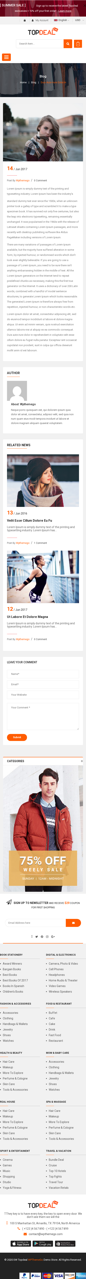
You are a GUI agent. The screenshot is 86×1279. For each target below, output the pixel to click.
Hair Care (8, 1061)
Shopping (9, 1176)
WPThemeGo (35, 1259)
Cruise (53, 1165)
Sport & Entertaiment (15, 1151)
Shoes (7, 1035)
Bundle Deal (56, 1159)
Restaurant (56, 1040)
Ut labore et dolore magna (27, 617)
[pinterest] (42, 936)
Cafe (52, 1018)
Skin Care (9, 1084)
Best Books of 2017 (15, 980)
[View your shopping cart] (78, 44)
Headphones (57, 974)
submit (17, 737)
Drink (52, 1029)
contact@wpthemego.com (46, 1234)
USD (77, 20)
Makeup (8, 1067)
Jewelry (8, 1029)
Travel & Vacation (58, 1151)
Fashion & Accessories (15, 1003)
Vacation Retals (59, 1187)
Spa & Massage (56, 1101)
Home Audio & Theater (63, 980)
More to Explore (13, 1072)
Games (7, 1165)
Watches (8, 1040)
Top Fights (55, 1176)
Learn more (64, 10)
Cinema (8, 1159)
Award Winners (12, 963)
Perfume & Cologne (15, 1078)
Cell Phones (56, 969)
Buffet (53, 1012)
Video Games (57, 986)
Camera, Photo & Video (63, 963)
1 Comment (40, 543)
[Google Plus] (53, 936)
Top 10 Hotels (57, 1171)
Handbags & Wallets (15, 1024)
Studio (7, 1182)
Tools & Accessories (15, 1089)
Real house (7, 1101)
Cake (52, 1024)
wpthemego (22, 180)
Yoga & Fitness (12, 1187)
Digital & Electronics (61, 954)
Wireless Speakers (60, 991)
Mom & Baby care (57, 1053)
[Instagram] (47, 936)
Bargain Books (12, 969)
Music (6, 1171)
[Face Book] (32, 936)
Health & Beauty (11, 1053)
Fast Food (55, 1035)
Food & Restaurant (59, 1003)
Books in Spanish (13, 986)
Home (23, 82)
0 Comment (40, 180)
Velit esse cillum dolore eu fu (29, 520)
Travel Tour (56, 1182)
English (63, 20)
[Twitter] (36, 936)
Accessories (10, 1012)
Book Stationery (11, 954)
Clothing (8, 1018)
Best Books (10, 974)
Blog (33, 82)
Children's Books (13, 991)
